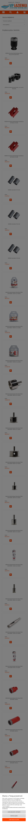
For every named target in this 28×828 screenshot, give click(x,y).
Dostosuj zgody (14, 815)
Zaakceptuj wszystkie (14, 819)
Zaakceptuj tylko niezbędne (14, 811)
